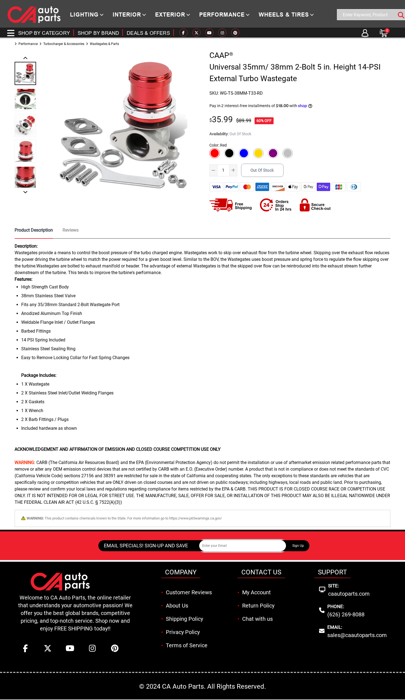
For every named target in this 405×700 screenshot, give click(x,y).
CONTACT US (261, 572)
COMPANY (180, 572)
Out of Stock (262, 170)
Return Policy (258, 605)
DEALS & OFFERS (148, 33)
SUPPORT (332, 572)
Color (213, 145)
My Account (256, 592)
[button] (25, 58)
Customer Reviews (189, 592)
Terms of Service (186, 645)
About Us (177, 605)
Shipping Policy (184, 619)
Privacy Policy (183, 632)
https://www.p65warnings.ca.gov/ (195, 518)
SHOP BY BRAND (98, 33)
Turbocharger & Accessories (63, 44)
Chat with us (257, 619)
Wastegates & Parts (104, 44)
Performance (28, 44)
